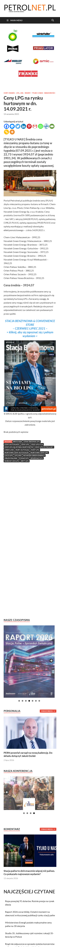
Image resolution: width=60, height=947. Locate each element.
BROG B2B (17, 441)
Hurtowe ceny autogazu (16, 452)
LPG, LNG (19, 93)
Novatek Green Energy (34, 455)
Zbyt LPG (25, 461)
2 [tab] (22, 701)
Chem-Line (9, 450)
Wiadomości (49, 93)
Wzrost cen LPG (11, 461)
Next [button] (51, 661)
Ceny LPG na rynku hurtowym (18, 447)
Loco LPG (8, 455)
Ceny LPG (25, 444)
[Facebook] (6, 126)
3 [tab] (26, 701)
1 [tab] (19, 701)
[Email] (51, 126)
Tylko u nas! (37, 93)
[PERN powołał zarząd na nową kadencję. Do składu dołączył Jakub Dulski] (30, 732)
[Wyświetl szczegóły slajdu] (29, 661)
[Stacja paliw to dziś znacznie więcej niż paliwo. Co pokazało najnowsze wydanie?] (30, 850)
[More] (12, 131)
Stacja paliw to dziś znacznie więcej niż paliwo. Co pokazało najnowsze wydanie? (29, 872)
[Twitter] (17, 126)
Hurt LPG (35, 450)
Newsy (27, 93)
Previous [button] (7, 661)
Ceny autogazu (11, 444)
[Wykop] (46, 126)
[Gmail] (34, 126)
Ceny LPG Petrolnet (44, 447)
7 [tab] (39, 701)
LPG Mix (18, 455)
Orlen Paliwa (10, 458)
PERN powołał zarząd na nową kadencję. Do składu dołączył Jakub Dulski (28, 754)
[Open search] (53, 20)
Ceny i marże (9, 93)
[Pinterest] (29, 126)
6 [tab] (36, 701)
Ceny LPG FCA (37, 444)
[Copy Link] (6, 131)
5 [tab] (32, 701)
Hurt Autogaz (22, 450)
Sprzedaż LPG (36, 458)
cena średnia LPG (31, 441)
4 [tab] (29, 701)
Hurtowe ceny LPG (39, 452)
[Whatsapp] (40, 126)
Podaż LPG (24, 458)
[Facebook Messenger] (12, 126)
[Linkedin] (23, 126)
